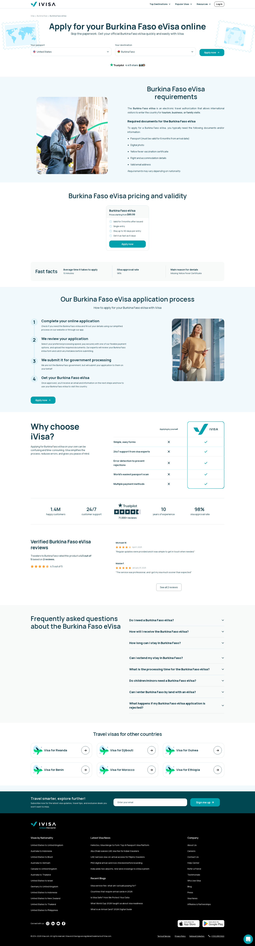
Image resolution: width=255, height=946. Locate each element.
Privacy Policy (180, 936)
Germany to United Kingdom (44, 886)
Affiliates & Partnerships (199, 904)
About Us (192, 845)
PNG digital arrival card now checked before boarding (116, 862)
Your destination (123, 45)
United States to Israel (42, 880)
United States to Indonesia (44, 892)
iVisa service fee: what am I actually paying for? (113, 885)
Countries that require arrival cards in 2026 (112, 891)
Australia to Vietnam (40, 862)
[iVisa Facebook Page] (63, 923)
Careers (191, 851)
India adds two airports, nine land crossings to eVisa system (120, 868)
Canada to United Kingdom (44, 868)
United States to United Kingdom (47, 845)
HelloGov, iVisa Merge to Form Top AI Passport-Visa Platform (120, 845)
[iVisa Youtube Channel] (58, 923)
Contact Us (193, 857)
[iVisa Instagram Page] (47, 923)
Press (190, 892)
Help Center (193, 862)
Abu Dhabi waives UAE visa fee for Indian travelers (115, 851)
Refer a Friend (194, 868)
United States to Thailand (43, 904)
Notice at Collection (197, 936)
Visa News (192, 898)
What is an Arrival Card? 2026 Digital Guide (111, 909)
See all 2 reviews (169, 587)
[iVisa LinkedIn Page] (53, 923)
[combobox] (71, 51)
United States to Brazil (42, 857)
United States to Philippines (44, 910)
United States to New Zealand (45, 898)
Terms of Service (164, 936)
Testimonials (193, 874)
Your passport (38, 45)
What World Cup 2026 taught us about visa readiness (117, 903)
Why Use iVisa (194, 880)
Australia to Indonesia (41, 851)
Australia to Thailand (41, 874)
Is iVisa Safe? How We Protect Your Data (110, 897)
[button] (161, 4)
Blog (189, 886)
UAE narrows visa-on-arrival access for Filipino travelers (118, 857)
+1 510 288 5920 (217, 936)
